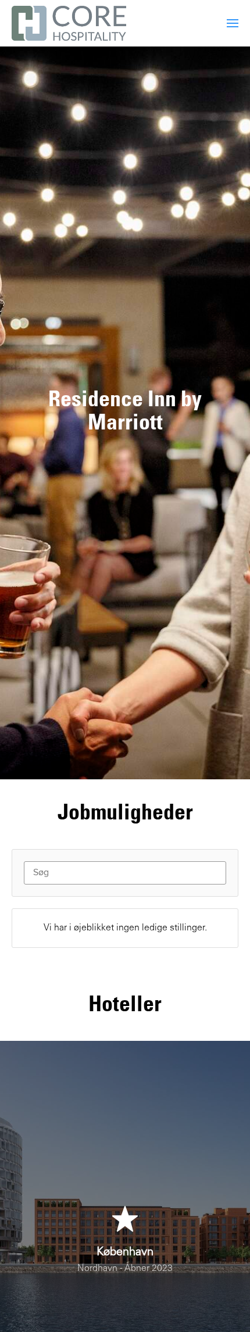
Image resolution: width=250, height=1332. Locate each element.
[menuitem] (232, 23)
